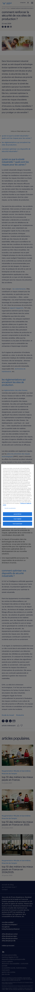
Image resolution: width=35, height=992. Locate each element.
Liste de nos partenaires (10, 508)
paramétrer (17, 514)
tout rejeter (17, 519)
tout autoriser (17, 523)
